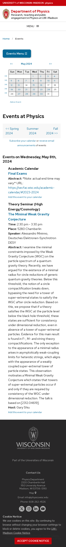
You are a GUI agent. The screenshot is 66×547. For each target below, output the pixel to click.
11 (54, 80)
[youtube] (43, 509)
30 (41, 93)
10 (48, 80)
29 (34, 93)
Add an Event (15, 102)
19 (11, 89)
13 (18, 85)
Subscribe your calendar (22, 140)
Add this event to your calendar (25, 197)
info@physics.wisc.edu (36, 497)
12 (11, 85)
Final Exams (17, 173)
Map (31, 492)
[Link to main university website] (33, 449)
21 (26, 89)
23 (41, 89)
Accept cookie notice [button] (33, 541)
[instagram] (29, 509)
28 (26, 93)
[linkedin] (36, 509)
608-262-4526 (37, 501)
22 (34, 89)
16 (41, 85)
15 (33, 85)
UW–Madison (23, 3)
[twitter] (22, 509)
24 (48, 89)
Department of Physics (30, 11)
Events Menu (16, 53)
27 (19, 93)
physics (49, 3)
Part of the (33, 460)
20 (19, 89)
